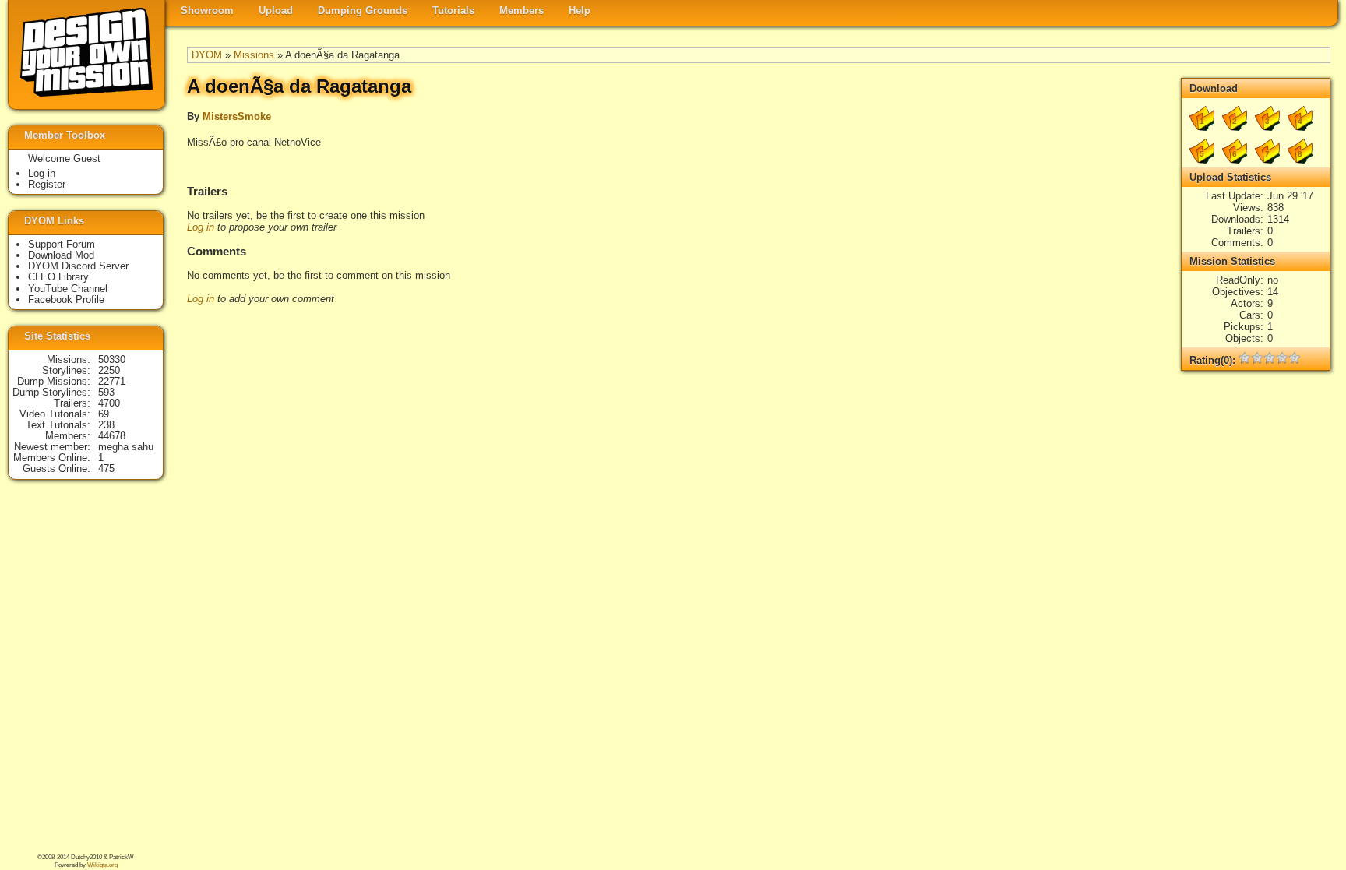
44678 (111, 436)
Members (521, 10)
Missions (254, 55)
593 (106, 392)
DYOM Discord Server (78, 266)
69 (103, 414)
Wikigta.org (102, 864)
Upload (276, 10)
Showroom (207, 10)
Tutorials (453, 10)
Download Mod (61, 255)
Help (579, 10)
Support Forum (61, 244)
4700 (109, 403)
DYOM (207, 55)
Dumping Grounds (362, 10)
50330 (111, 359)
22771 (111, 381)
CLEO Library (58, 277)
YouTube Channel (67, 288)
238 (106, 425)
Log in (200, 227)
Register (46, 184)
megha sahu (125, 447)
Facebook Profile (66, 299)
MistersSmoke (237, 116)
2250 (109, 370)
